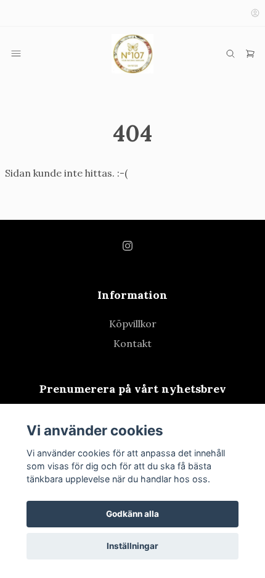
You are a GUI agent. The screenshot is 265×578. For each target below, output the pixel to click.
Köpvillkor (133, 323)
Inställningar (132, 546)
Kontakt (132, 343)
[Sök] (230, 54)
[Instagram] (127, 246)
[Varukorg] (250, 54)
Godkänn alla (132, 514)
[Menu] (16, 53)
